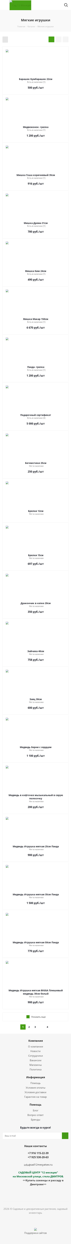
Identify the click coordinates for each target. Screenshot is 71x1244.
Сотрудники (35, 1055)
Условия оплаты (35, 1087)
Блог (35, 1110)
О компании (35, 1046)
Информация (35, 1077)
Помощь (35, 1083)
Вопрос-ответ (35, 1115)
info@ (27, 1165)
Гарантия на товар (35, 1096)
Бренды (35, 1119)
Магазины (35, 1064)
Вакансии (35, 1060)
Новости (35, 1051)
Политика (35, 1069)
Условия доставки (35, 1092)
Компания (35, 1041)
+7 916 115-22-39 (38, 1153)
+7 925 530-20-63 (38, 1157)
